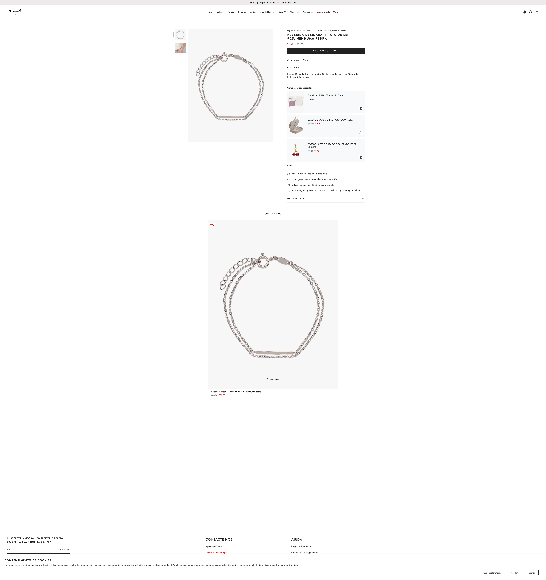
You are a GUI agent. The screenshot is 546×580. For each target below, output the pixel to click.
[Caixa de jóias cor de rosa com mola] (295, 126)
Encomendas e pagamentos (304, 552)
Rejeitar (531, 572)
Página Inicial (293, 30)
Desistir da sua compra (216, 552)
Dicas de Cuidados (296, 198)
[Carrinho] (537, 12)
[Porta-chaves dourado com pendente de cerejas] (295, 150)
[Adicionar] (361, 108)
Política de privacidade (287, 565)
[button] (219, 12)
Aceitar (514, 572)
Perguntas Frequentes (301, 546)
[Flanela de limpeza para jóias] (295, 102)
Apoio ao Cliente (214, 546)
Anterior (188, 85)
